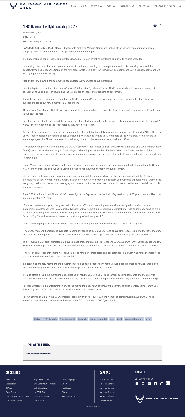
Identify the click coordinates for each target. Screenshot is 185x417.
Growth (119, 319)
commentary (144, 88)
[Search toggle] (180, 6)
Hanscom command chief (98, 319)
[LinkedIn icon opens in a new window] (155, 384)
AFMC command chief (67, 319)
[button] (4, 6)
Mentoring (37, 319)
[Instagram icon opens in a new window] (162, 384)
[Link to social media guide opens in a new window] (168, 383)
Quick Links (13, 372)
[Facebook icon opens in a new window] (137, 384)
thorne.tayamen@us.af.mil (88, 289)
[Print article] (155, 26)
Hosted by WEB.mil (92, 406)
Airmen (148, 319)
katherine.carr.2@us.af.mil (132, 296)
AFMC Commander (51, 319)
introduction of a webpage (57, 51)
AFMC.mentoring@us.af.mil (86, 99)
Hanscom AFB (82, 319)
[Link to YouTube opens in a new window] (143, 384)
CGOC (112, 319)
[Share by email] (160, 26)
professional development (134, 319)
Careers (105, 372)
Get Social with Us (144, 379)
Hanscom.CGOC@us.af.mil (117, 241)
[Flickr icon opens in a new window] (149, 384)
